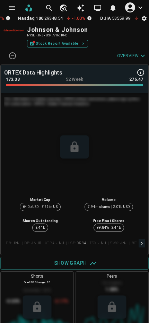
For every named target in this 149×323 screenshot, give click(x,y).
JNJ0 (36, 243)
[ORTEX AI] (80, 8)
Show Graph (70, 263)
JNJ (17, 243)
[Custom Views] (98, 8)
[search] (49, 8)
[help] (141, 72)
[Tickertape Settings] (144, 18)
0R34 (81, 243)
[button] (63, 8)
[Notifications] (113, 8)
